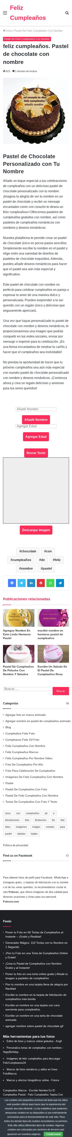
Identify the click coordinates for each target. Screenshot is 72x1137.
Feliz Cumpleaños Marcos (21, 752)
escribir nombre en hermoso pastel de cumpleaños (50, 634)
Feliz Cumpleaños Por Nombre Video (28, 758)
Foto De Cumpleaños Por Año (24, 764)
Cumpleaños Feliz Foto (20, 733)
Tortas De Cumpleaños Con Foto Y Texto (31, 801)
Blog (8, 727)
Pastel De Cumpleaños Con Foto (26, 789)
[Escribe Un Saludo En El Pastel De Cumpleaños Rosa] (53, 654)
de (43, 560)
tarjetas (21, 833)
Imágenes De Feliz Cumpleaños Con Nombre (34, 776)
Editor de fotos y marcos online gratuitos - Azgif (34, 1041)
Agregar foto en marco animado (25, 714)
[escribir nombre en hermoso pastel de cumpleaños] (53, 618)
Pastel (9, 783)
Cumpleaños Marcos (15, 1090)
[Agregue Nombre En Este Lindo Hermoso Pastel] (18, 618)
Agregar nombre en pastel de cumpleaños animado (38, 721)
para (62, 827)
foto (63, 820)
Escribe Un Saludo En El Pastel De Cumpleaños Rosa (52, 670)
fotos (7, 827)
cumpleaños (21, 560)
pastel (47, 568)
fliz (53, 820)
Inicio (8, 30)
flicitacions (40, 820)
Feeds (7, 921)
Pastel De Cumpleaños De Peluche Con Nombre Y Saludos (18, 670)
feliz (58, 560)
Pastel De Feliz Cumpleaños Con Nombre (38, 30)
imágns (36, 827)
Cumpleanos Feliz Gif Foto (22, 739)
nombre (27, 568)
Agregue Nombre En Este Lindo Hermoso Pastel (17, 634)
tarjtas (34, 833)
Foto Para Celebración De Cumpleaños (30, 770)
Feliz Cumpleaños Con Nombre (25, 745)
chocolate (28, 551)
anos (8, 813)
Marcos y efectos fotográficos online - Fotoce (33, 1080)
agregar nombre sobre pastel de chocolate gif (34, 1026)
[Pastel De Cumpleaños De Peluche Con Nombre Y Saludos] (18, 654)
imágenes (21, 827)
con (49, 551)
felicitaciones (12, 820)
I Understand (53, 1134)
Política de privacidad (15, 845)
